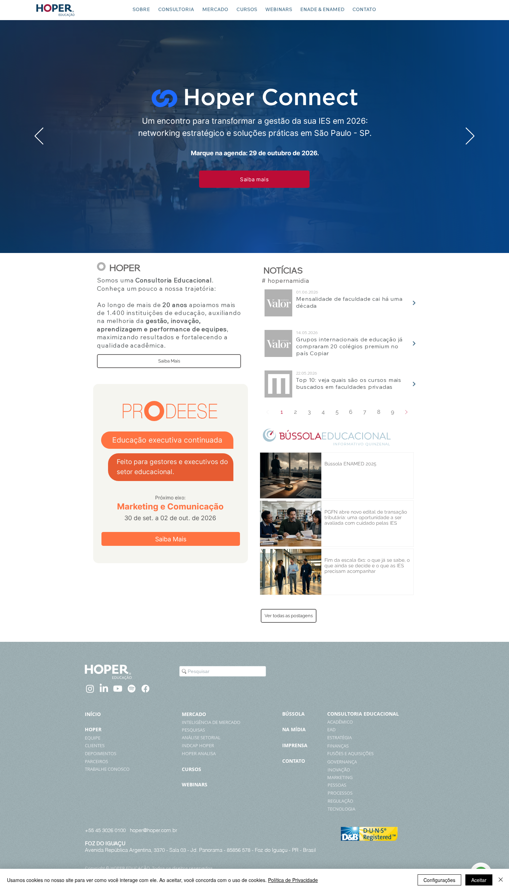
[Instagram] (90, 688)
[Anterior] (39, 137)
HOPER (124, 267)
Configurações (439, 879)
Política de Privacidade (293, 879)
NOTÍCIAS (283, 270)
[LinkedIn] (104, 688)
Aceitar (478, 879)
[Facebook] (145, 688)
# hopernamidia (285, 280)
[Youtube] (118, 688)
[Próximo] (470, 137)
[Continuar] (414, 303)
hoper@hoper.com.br (153, 830)
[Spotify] (131, 688)
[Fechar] (501, 879)
